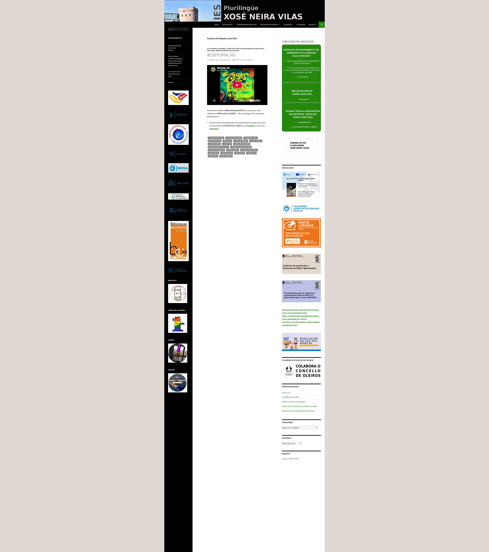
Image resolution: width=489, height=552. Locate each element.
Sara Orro (213, 156)
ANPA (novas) (172, 65)
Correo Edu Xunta (174, 72)
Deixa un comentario (244, 60)
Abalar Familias (173, 56)
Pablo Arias (213, 153)
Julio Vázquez (256, 141)
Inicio (217, 24)
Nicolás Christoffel (249, 150)
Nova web (286, 393)
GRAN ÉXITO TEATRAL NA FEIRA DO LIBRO (299, 406)
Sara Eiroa (252, 153)
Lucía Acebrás (214, 144)
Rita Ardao (240, 153)
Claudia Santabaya (234, 138)
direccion (226, 60)
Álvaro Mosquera (216, 138)
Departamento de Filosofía (227, 51)
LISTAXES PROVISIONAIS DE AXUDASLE (298, 411)
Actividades (301, 24)
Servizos (312, 24)
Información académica (269, 24)
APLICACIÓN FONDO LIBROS (304, 127)
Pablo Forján (227, 153)
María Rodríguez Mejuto (218, 147)
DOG (170, 76)
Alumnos (222, 49)
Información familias (175, 61)
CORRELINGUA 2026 (290, 397)
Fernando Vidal (251, 138)
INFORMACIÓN (304, 122)
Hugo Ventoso (214, 141)
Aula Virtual (172, 48)
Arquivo (171, 82)
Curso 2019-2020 (233, 49)
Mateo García (233, 150)
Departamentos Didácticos (247, 24)
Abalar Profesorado (174, 46)
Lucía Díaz (227, 144)
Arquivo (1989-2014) (290, 459)
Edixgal (170, 50)
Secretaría (287, 24)
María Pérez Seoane (242, 144)
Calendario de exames (175, 59)
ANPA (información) (175, 63)
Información (303, 77)
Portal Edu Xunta (173, 74)
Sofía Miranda (226, 156)
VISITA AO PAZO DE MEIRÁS (293, 402)
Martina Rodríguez (216, 150)
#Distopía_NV (221, 55)
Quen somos (227, 24)
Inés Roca (227, 141)
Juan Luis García (241, 141)
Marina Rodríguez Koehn (241, 147)
